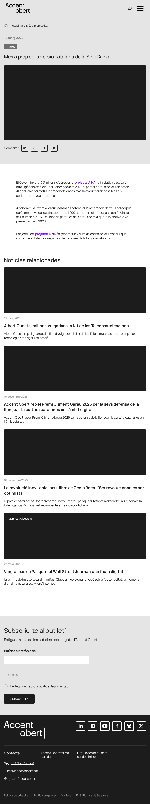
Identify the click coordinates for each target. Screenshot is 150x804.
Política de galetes (45, 795)
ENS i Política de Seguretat (93, 795)
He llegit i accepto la (39, 686)
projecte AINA (85, 182)
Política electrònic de (20, 651)
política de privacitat (53, 686)
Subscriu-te (19, 699)
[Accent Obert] (18, 8)
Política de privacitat (17, 795)
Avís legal (66, 795)
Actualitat (17, 25)
